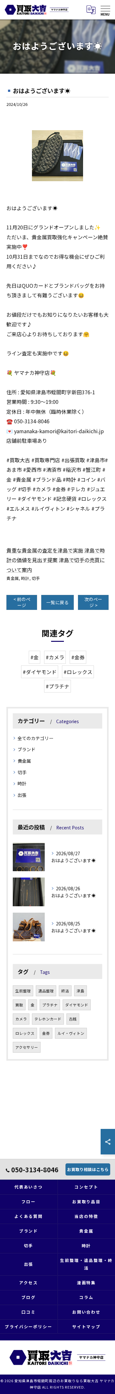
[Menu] (105, 10)
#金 (34, 657)
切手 (36, 578)
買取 (19, 1004)
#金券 (78, 657)
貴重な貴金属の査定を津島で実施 (44, 550)
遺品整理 (46, 990)
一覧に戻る (57, 602)
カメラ (21, 1018)
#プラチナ (57, 686)
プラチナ (49, 1004)
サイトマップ (86, 1327)
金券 (46, 1033)
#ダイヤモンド (40, 672)
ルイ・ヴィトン (70, 1033)
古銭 (73, 1018)
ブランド (26, 749)
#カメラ (55, 657)
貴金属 (12, 578)
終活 (65, 990)
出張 (22, 795)
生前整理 (23, 990)
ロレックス (24, 1033)
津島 (80, 990)
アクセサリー (26, 1047)
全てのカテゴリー (35, 738)
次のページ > (93, 602)
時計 (25, 578)
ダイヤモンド (76, 1004)
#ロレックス (78, 672)
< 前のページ (21, 602)
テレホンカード (47, 1018)
